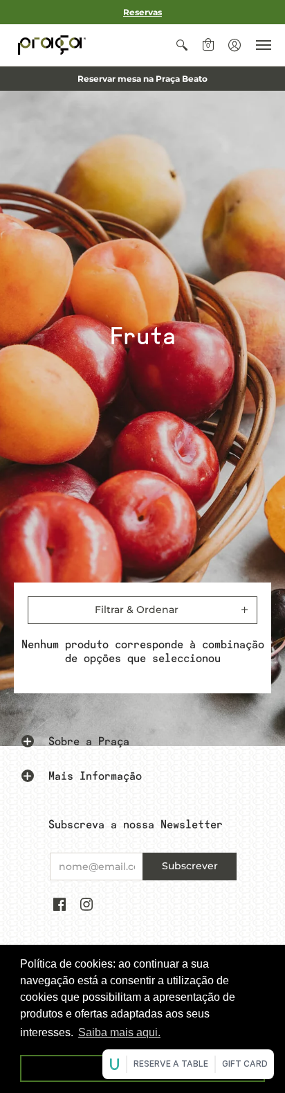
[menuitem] (182, 45)
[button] (182, 45)
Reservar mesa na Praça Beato (142, 78)
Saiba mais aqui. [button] (119, 1032)
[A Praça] (52, 45)
